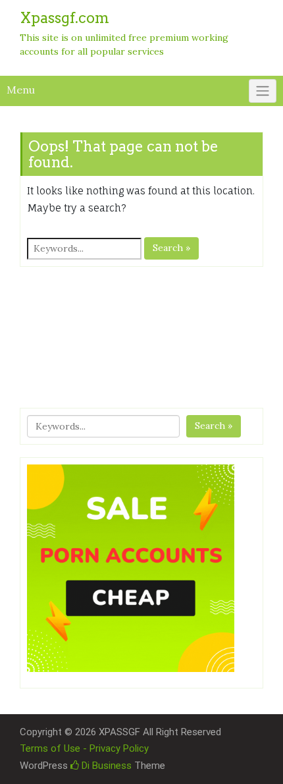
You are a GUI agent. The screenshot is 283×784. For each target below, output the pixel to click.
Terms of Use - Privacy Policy (84, 748)
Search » (171, 248)
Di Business (105, 765)
